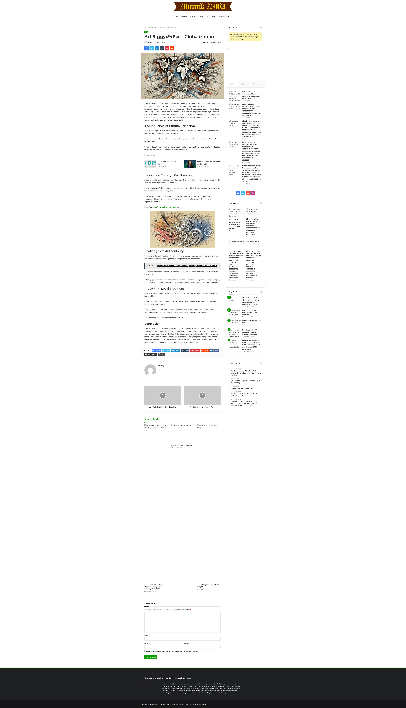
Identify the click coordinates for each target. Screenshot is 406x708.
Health (200, 16)
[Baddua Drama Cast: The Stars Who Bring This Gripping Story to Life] (156, 503)
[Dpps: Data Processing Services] (150, 164)
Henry (150, 42)
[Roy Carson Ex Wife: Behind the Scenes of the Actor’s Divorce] (235, 333)
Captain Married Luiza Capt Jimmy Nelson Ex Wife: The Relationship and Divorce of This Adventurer (251, 344)
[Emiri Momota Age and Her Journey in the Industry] (235, 313)
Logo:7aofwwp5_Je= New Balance (166, 207)
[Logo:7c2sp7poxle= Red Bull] (235, 323)
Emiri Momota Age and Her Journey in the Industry (251, 312)
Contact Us (221, 16)
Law (207, 16)
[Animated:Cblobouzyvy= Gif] (182, 433)
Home (176, 16)
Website (186, 643)
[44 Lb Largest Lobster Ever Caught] (209, 503)
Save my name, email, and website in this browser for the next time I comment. (172, 651)
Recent (231, 84)
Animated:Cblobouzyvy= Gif (181, 445)
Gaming (192, 16)
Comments (257, 84)
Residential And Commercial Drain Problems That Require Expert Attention (236, 224)
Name (147, 635)
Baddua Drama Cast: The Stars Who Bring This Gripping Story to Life (154, 587)
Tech (213, 16)
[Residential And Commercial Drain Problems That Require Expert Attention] (235, 96)
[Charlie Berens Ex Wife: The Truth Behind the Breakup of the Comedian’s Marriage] (235, 301)
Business (184, 16)
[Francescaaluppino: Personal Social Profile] (190, 164)
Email (146, 643)
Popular (244, 84)
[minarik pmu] (203, 6)
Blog (152, 27)
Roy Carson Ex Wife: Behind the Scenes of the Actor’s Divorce (250, 332)
